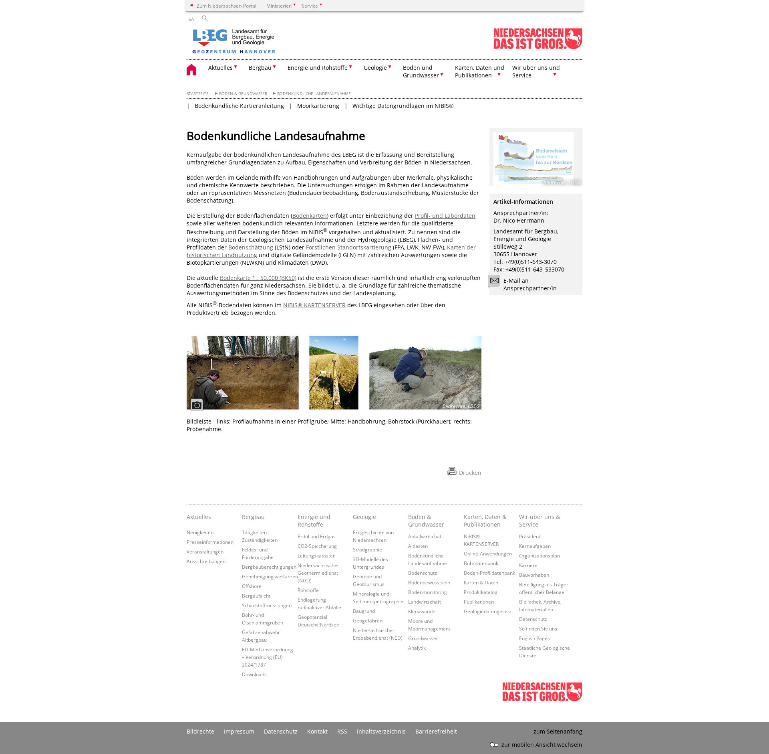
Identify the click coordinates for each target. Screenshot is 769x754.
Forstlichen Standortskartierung (348, 247)
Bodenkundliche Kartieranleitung (239, 105)
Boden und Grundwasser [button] (421, 71)
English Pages (534, 638)
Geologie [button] (375, 67)
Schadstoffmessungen (267, 605)
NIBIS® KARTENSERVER (314, 305)
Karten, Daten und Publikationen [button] (479, 71)
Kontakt (317, 731)
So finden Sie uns (538, 628)
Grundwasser (423, 638)
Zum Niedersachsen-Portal (226, 5)
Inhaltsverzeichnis (381, 731)
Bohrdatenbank (481, 563)
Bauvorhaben (534, 575)
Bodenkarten (309, 215)
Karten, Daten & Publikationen (485, 520)
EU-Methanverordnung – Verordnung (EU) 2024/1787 (267, 657)
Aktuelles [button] (220, 67)
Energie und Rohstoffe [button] (318, 67)
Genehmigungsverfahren (270, 576)
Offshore (252, 586)
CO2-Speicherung (317, 546)
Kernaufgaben (535, 546)
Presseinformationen (210, 542)
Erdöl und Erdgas (317, 536)
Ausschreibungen (206, 561)
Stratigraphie (367, 549)
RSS (342, 731)
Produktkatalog (480, 592)
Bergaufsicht (256, 595)
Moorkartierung (318, 105)
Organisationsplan (539, 555)
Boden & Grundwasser (243, 93)
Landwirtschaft (424, 601)
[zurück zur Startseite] (257, 42)
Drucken (470, 472)
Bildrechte (200, 731)
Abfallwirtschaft (425, 536)
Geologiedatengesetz (487, 611)
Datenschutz (533, 619)
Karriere (528, 565)
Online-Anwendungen (488, 553)
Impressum (239, 731)
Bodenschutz (422, 573)
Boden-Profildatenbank (489, 573)
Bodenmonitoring (427, 592)
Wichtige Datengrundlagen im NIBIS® (403, 105)
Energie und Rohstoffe (314, 520)
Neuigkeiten (200, 532)
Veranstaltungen (205, 551)
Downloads (254, 674)
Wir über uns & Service (539, 520)
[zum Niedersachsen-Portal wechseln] (537, 47)
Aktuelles (199, 517)
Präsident (529, 536)
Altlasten (418, 546)
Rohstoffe (308, 590)
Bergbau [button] (260, 67)
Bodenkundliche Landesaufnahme (314, 93)
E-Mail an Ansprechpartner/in (530, 284)
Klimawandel (422, 611)
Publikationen (479, 601)
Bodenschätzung (250, 247)
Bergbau (253, 517)
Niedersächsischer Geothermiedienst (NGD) (318, 573)
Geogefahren (367, 620)
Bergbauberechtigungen (269, 566)
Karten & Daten (481, 582)
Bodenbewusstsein (429, 582)
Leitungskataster (316, 555)
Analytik (417, 648)
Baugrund (364, 611)
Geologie (364, 517)
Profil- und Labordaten (445, 215)
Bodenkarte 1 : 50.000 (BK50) (258, 278)
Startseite (198, 93)
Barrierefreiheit (436, 731)
